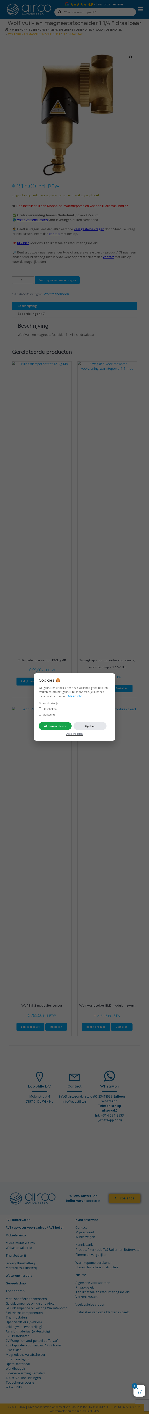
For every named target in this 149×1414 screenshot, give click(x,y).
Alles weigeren (74, 733)
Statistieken (49, 708)
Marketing (48, 714)
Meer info (75, 696)
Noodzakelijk (50, 703)
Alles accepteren (55, 726)
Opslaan (90, 726)
